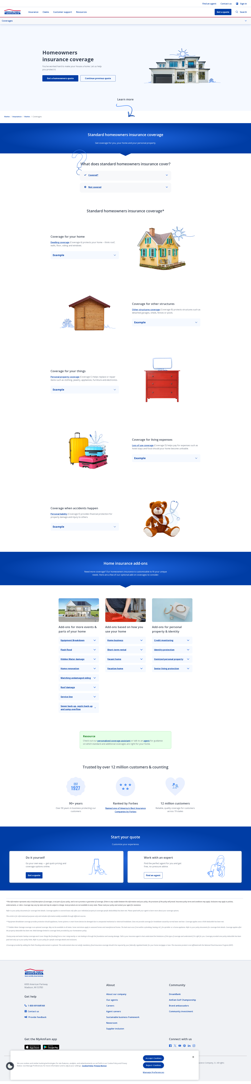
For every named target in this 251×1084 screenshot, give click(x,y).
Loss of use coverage (142, 445)
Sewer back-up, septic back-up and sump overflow (77, 708)
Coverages (7, 20)
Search (243, 12)
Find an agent (209, 3)
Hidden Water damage (72, 659)
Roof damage (68, 687)
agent (147, 740)
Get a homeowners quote (60, 78)
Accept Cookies (153, 1058)
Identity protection (164, 649)
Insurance (33, 12)
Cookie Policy (87, 1066)
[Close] (193, 1057)
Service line (67, 696)
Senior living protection (166, 668)
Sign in (243, 3)
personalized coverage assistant (113, 740)
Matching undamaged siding (76, 677)
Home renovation (70, 668)
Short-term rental (116, 649)
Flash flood (66, 649)
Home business (115, 640)
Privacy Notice (100, 1066)
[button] (10, 1066)
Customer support (62, 12)
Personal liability (59, 513)
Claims (46, 12)
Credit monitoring (163, 640)
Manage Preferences (153, 1072)
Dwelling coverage (60, 242)
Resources (81, 12)
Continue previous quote (98, 78)
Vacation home (115, 668)
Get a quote (34, 875)
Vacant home (114, 659)
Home (7, 116)
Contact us (226, 3)
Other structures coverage (146, 309)
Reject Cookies (153, 1065)
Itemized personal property (168, 659)
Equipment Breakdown (72, 640)
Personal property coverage (65, 376)
